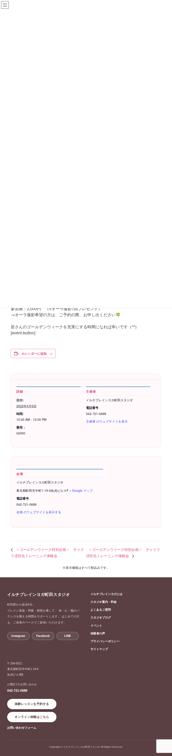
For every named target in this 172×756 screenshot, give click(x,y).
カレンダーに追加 (34, 353)
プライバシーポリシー (105, 641)
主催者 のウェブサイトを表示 (107, 421)
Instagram (18, 636)
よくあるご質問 (100, 609)
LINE (67, 636)
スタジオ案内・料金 (103, 602)
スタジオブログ (100, 617)
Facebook (43, 636)
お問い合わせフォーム (21, 727)
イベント (96, 625)
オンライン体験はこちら (32, 717)
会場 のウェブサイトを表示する (38, 512)
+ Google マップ (81, 490)
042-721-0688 (17, 690)
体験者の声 (97, 633)
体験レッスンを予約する (32, 704)
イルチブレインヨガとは (106, 594)
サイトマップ (99, 649)
